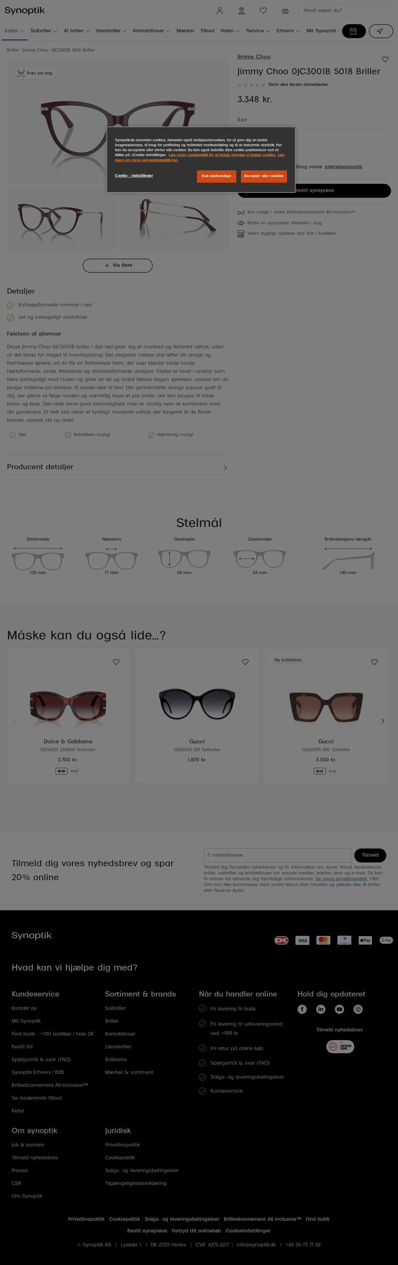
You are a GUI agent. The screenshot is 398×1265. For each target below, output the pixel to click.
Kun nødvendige (216, 176)
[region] (201, 159)
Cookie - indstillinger (134, 176)
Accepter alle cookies (264, 176)
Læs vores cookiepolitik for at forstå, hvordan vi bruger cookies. (222, 155)
